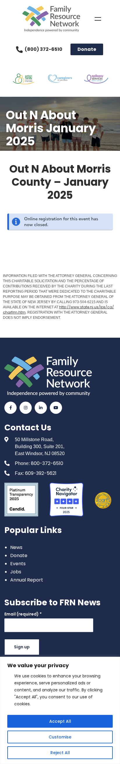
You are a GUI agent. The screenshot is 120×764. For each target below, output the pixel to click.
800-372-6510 (47, 463)
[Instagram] (26, 408)
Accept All (60, 721)
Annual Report (26, 580)
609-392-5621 (41, 473)
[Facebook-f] (10, 408)
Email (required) (23, 614)
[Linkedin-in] (41, 408)
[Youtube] (56, 408)
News (16, 547)
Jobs (15, 571)
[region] (60, 710)
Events (18, 563)
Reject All (60, 753)
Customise (60, 737)
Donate (18, 555)
